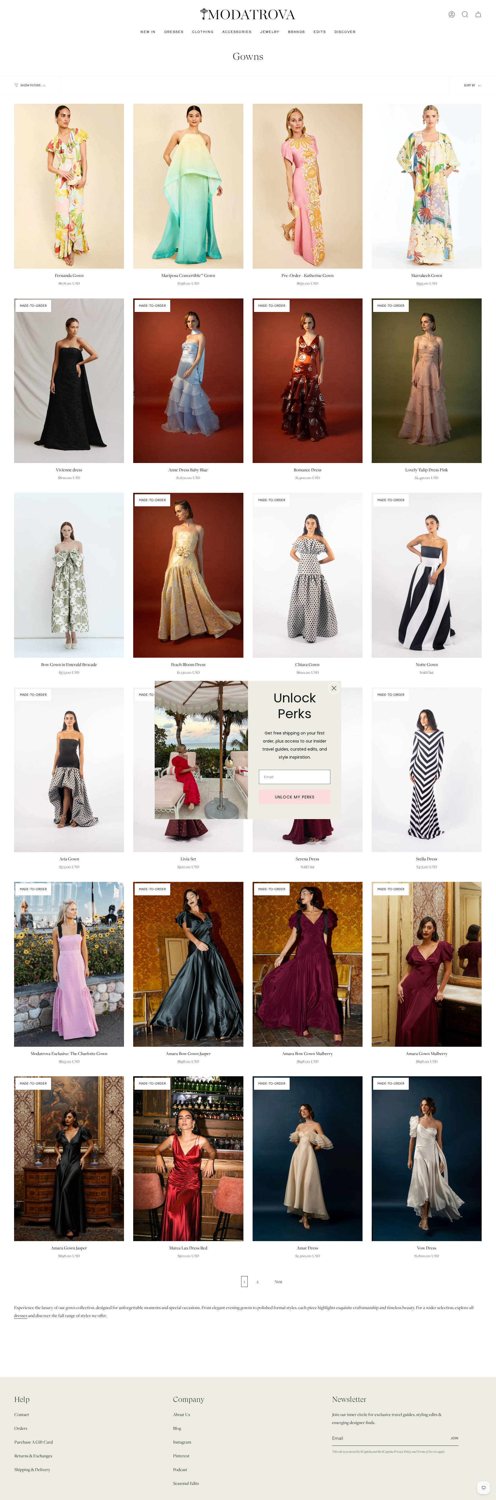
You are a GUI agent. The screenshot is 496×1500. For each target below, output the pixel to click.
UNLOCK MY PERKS (295, 797)
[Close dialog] (334, 688)
